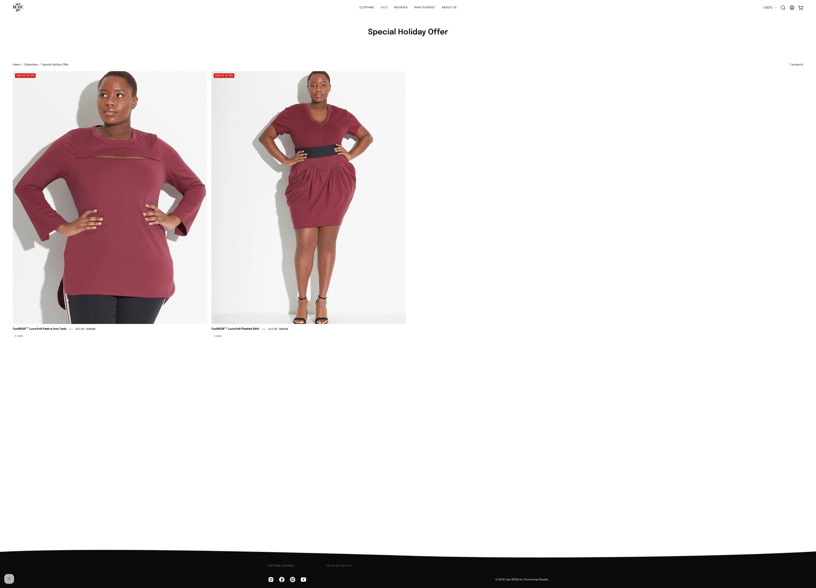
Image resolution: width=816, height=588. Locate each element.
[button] (425, 7)
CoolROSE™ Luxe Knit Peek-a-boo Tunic (40, 329)
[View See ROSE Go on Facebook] (281, 580)
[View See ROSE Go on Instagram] (270, 580)
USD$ (768, 7)
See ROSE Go (514, 579)
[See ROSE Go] (18, 7)
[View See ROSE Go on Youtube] (303, 580)
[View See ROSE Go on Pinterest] (292, 580)
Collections (31, 64)
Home (16, 64)
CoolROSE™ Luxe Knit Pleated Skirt (235, 329)
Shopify (543, 579)
